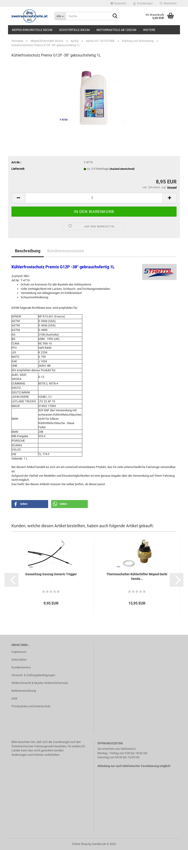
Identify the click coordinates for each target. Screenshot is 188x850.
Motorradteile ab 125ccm (116, 30)
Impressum (18, 652)
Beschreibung (27, 250)
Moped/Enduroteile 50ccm (32, 30)
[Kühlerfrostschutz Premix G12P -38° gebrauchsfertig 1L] (94, 96)
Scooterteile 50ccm (74, 30)
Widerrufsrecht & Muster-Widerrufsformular (39, 683)
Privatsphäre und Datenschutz (30, 706)
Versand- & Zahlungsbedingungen (33, 675)
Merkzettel (170, 3)
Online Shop (80, 844)
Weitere (149, 30)
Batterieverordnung (23, 690)
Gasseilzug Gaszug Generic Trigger (51, 574)
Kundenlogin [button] (144, 3)
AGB (14, 698)
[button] (118, 3)
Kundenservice (21, 667)
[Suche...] (115, 16)
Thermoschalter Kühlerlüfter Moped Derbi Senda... (136, 576)
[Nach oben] (175, 843)
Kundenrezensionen (65, 250)
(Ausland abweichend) (122, 168)
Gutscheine (18, 659)
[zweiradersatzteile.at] (29, 16)
